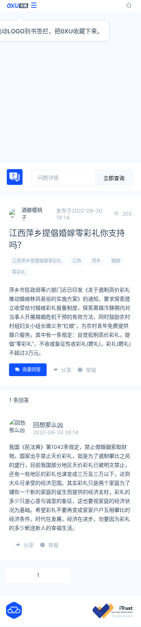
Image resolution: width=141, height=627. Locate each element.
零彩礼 (19, 272)
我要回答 (32, 369)
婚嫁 (115, 261)
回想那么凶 (48, 425)
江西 (76, 261)
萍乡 (96, 261)
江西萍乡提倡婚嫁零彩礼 (37, 261)
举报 (91, 370)
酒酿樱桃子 (31, 213)
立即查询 (113, 178)
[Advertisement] (70, 87)
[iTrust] (113, 616)
